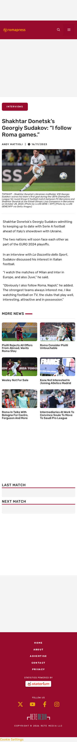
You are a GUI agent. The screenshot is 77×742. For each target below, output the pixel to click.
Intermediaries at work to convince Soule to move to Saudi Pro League (57, 415)
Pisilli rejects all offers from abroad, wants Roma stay (17, 348)
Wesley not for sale (15, 380)
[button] (58, 29)
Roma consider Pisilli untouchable (54, 347)
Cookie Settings (12, 739)
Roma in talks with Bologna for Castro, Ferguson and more (15, 415)
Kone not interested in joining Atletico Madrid (55, 381)
